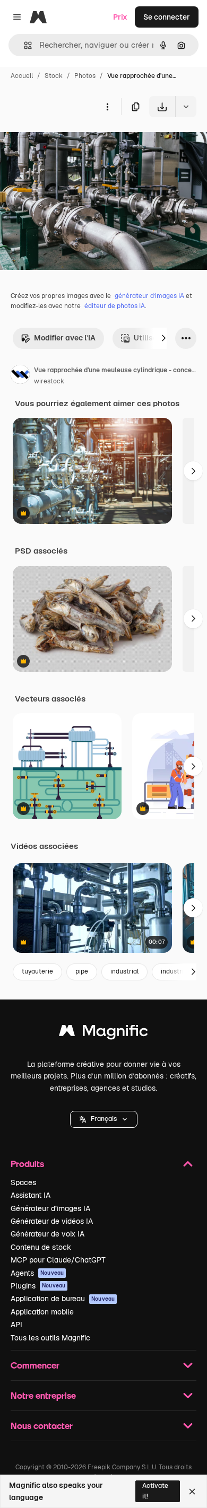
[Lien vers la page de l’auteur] (20, 376)
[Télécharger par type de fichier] (185, 106)
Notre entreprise (43, 1395)
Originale (70, 142)
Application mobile (42, 1312)
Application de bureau (63, 1298)
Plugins (38, 1286)
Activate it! (155, 1490)
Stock (54, 76)
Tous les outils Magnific (50, 1338)
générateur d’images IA (149, 296)
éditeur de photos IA (114, 306)
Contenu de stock (41, 1247)
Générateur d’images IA (50, 1208)
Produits (27, 1163)
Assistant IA (30, 1195)
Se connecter (166, 17)
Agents (37, 1273)
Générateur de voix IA (47, 1234)
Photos (85, 76)
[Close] (192, 1491)
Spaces (23, 1182)
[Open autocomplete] (23, 45)
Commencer (35, 1365)
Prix (120, 17)
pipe (81, 971)
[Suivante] (163, 338)
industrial (124, 971)
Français (104, 1119)
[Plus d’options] (107, 106)
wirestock (49, 381)
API (16, 1324)
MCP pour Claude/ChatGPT (58, 1260)
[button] (103, 1119)
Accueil (22, 76)
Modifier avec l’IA (65, 338)
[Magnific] (103, 1033)
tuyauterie (37, 971)
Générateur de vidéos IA (52, 1221)
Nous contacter (42, 1425)
